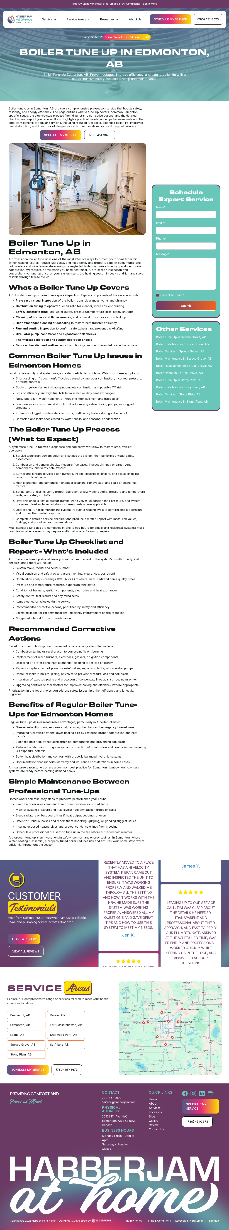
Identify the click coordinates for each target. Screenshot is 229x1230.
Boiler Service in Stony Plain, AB (178, 394)
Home (82, 37)
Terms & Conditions (158, 1220)
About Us (135, 19)
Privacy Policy (133, 1220)
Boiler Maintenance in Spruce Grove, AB (184, 358)
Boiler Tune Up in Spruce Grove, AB (181, 337)
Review (154, 1125)
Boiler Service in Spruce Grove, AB (180, 351)
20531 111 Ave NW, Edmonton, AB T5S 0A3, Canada (119, 1121)
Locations (155, 1112)
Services (154, 1108)
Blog (152, 1116)
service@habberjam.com (118, 1102)
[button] (49, 19)
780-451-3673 (111, 1098)
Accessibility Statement (189, 1220)
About (153, 1103)
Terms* (179, 294)
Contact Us (156, 1129)
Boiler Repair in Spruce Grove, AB (179, 373)
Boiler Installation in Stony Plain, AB (180, 387)
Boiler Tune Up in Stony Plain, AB (179, 380)
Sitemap (214, 1220)
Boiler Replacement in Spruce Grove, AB (184, 366)
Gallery (154, 1120)
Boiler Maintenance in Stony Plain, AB (182, 401)
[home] (19, 19)
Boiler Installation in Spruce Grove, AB (182, 344)
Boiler (95, 37)
